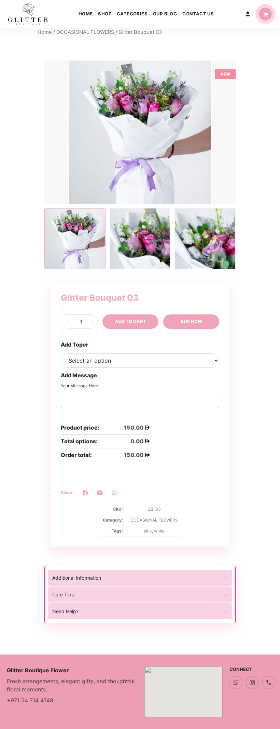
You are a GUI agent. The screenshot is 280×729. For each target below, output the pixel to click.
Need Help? (65, 611)
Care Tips (63, 594)
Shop (104, 13)
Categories (132, 13)
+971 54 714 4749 (30, 700)
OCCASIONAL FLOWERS (85, 32)
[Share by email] (100, 492)
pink (148, 531)
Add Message (79, 375)
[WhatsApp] (235, 682)
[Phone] (268, 682)
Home (86, 13)
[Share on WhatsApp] (114, 492)
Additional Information (76, 578)
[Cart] (265, 14)
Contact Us (198, 13)
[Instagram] (252, 682)
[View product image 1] (75, 238)
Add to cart (130, 321)
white (159, 531)
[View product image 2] (140, 238)
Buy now (191, 321)
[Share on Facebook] (85, 492)
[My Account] (247, 14)
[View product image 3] (205, 238)
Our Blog (165, 13)
